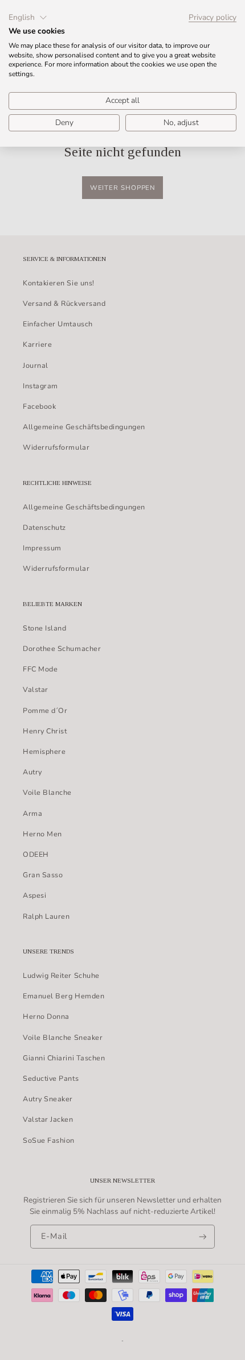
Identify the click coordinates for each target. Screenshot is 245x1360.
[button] (28, 17)
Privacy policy (212, 18)
